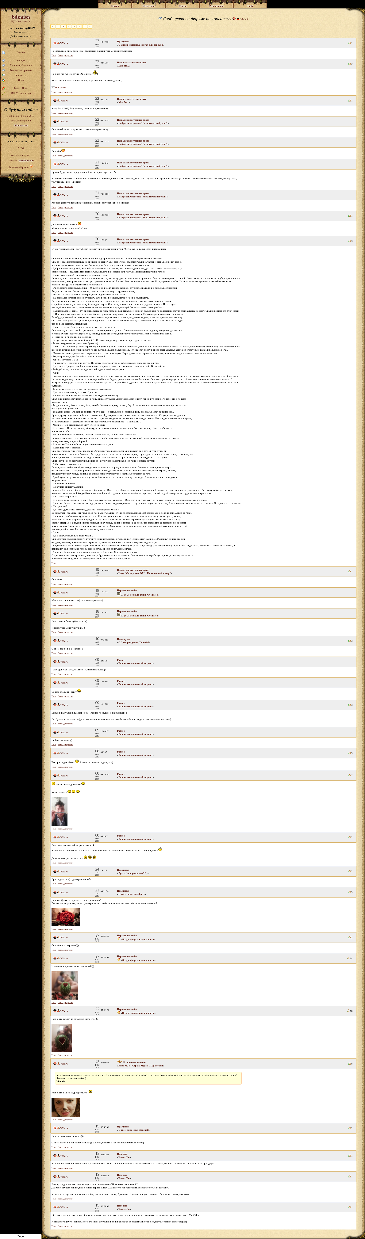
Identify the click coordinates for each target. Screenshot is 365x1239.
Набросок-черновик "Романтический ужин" (142, 123)
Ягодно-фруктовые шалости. (138, 939)
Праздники (123, 41)
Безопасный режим (19, 167)
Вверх (20, 1236)
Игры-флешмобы (127, 590)
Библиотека (21, 75)
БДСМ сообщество (21, 18)
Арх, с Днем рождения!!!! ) (132, 873)
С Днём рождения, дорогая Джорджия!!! (140, 44)
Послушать (61, 87)
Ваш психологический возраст (135, 663)
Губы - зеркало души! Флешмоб (140, 594)
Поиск (25, 88)
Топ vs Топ (124, 1157)
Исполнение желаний (134, 1062)
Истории (122, 1154)
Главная (21, 52)
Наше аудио (123, 639)
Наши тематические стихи (131, 62)
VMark (244, 19)
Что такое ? (21, 155)
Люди (16, 88)
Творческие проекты (21, 70)
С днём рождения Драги (131, 894)
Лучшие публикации (21, 65)
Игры (21, 79)
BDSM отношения (21, 93)
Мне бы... (123, 65)
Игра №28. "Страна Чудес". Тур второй (140, 1065)
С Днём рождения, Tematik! (133, 642)
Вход (21, 147)
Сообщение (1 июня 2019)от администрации (21, 120)
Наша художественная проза (133, 119)
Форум (21, 60)
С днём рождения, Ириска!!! (133, 1129)
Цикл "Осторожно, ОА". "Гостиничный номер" (144, 573)
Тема (54, 55)
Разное (121, 660)
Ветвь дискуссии (65, 55)
